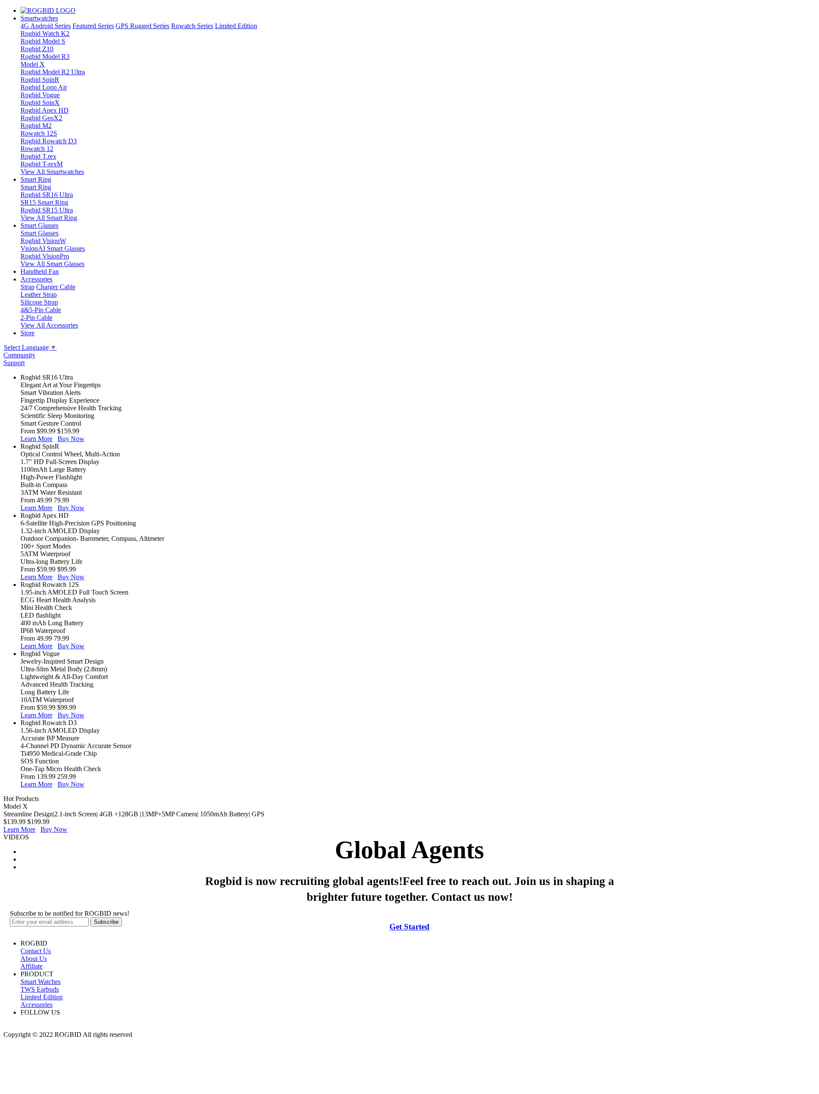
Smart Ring (35, 179)
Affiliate (31, 966)
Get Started (409, 926)
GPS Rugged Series (142, 25)
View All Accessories (49, 325)
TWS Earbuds (39, 989)
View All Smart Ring (48, 217)
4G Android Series (45, 25)
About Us (33, 958)
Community (19, 355)
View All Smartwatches (52, 171)
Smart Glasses (39, 225)
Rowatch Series (192, 25)
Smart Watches (40, 981)
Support (14, 362)
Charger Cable (56, 286)
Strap (27, 286)
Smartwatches (39, 18)
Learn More (36, 438)
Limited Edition (236, 25)
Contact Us (35, 951)
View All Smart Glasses (52, 263)
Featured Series (93, 25)
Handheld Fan (39, 271)
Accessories (36, 279)
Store (27, 333)
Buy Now (71, 438)
